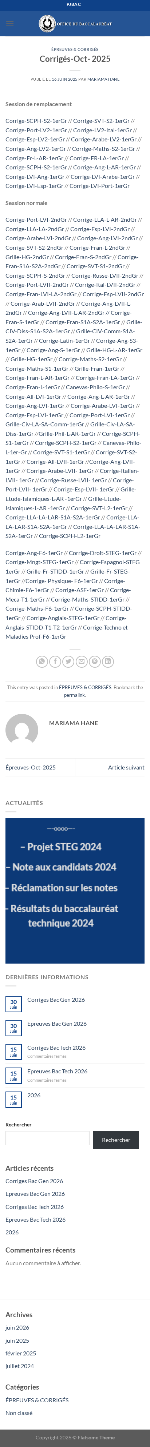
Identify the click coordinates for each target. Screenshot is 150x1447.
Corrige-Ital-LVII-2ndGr (105, 284)
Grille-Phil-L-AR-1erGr (67, 433)
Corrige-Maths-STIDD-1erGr (88, 599)
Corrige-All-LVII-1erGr (56, 461)
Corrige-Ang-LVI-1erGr (34, 405)
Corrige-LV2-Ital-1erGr (102, 129)
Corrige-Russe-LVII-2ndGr (104, 275)
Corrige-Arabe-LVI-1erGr (103, 405)
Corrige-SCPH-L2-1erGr (69, 535)
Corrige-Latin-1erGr (64, 340)
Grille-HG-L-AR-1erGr (114, 349)
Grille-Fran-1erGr (97, 368)
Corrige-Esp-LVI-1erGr (34, 414)
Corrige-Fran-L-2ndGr (97, 247)
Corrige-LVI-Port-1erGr (100, 185)
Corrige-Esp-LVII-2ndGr (113, 293)
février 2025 (20, 1353)
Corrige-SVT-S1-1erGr (61, 452)
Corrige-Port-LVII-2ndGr (37, 284)
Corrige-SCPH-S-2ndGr (35, 275)
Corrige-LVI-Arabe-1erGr (103, 176)
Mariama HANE (103, 79)
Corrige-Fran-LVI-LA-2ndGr (40, 293)
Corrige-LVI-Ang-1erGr (34, 176)
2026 (33, 1095)
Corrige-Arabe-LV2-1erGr (104, 139)
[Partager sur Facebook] (55, 662)
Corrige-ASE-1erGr (79, 589)
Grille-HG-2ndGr (27, 256)
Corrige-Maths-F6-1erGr (37, 608)
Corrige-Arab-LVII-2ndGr (43, 303)
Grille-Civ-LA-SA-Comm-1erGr (44, 424)
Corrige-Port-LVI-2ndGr (36, 219)
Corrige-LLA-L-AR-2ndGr (105, 219)
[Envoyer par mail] (82, 662)
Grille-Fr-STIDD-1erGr (55, 571)
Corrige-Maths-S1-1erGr (36, 368)
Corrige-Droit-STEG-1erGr (103, 552)
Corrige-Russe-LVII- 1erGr (73, 480)
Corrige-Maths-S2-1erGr (103, 148)
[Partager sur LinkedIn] (108, 662)
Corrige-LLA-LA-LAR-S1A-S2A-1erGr (52, 517)
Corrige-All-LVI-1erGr (33, 396)
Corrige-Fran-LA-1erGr (105, 377)
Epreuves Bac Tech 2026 (57, 1071)
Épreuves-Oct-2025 (30, 767)
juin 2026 (17, 1327)
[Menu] (9, 23)
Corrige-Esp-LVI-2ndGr (100, 228)
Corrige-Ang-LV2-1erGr (35, 148)
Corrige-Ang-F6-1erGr (34, 552)
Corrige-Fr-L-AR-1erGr (34, 157)
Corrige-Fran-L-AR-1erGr (37, 377)
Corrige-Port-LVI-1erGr (100, 414)
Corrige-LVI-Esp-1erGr (34, 185)
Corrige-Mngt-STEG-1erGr (39, 561)
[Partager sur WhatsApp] (42, 662)
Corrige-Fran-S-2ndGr (83, 256)
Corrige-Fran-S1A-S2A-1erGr (83, 321)
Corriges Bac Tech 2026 (56, 1047)
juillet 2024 (19, 1365)
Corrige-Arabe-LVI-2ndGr (38, 237)
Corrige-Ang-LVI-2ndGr (107, 237)
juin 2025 (17, 1340)
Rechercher (18, 1124)
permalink (74, 695)
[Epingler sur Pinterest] (95, 662)
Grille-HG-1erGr (31, 358)
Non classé (18, 1412)
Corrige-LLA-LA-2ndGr (34, 228)
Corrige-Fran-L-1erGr (32, 386)
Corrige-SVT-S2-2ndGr (34, 247)
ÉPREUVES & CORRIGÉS (75, 49)
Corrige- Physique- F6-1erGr (61, 580)
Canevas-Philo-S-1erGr (95, 386)
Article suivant (126, 767)
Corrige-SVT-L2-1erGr (99, 508)
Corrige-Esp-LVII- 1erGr (84, 489)
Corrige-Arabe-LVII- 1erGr (60, 470)
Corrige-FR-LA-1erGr (97, 157)
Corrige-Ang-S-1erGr (53, 349)
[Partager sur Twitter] (68, 662)
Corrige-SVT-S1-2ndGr (96, 265)
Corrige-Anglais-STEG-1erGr (63, 617)
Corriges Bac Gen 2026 (56, 999)
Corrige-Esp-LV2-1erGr (35, 139)
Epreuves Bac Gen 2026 (57, 1023)
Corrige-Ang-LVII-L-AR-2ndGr (66, 312)
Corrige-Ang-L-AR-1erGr (104, 167)
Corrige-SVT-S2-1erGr (101, 120)
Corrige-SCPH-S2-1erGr (36, 120)
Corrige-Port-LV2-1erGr (36, 129)
